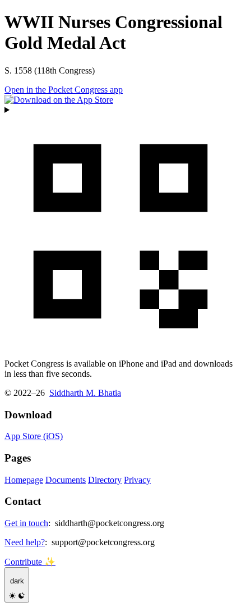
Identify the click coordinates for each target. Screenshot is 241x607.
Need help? (24, 542)
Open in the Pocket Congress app (63, 89)
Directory (105, 480)
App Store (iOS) (33, 436)
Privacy (137, 480)
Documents (65, 480)
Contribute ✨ (29, 562)
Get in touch (26, 523)
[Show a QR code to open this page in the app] (120, 227)
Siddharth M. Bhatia (85, 393)
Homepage (23, 480)
